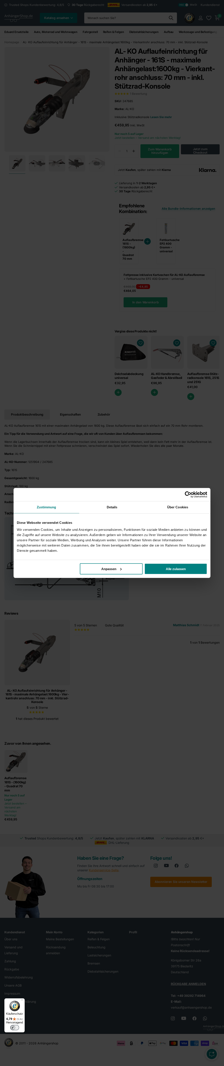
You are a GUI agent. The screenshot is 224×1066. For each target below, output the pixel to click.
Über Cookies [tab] (177, 507)
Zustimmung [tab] (46, 507)
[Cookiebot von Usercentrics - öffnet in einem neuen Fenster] (188, 494)
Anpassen (108, 569)
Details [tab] (112, 507)
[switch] (14, 1027)
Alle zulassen (176, 569)
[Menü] (22, 1001)
